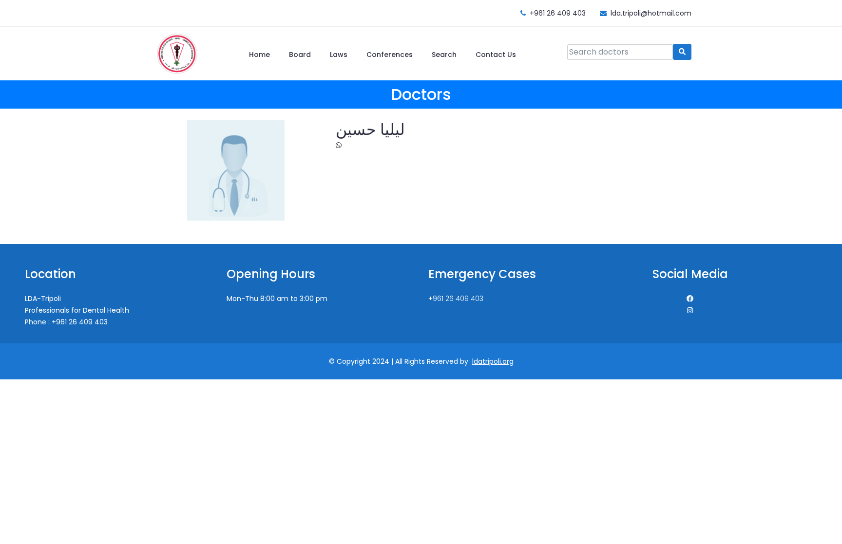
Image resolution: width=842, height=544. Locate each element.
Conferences (389, 54)
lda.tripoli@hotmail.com (651, 13)
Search (444, 54)
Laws (338, 54)
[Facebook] (690, 298)
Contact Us (496, 54)
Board (300, 54)
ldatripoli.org (493, 361)
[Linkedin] (690, 310)
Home (259, 54)
